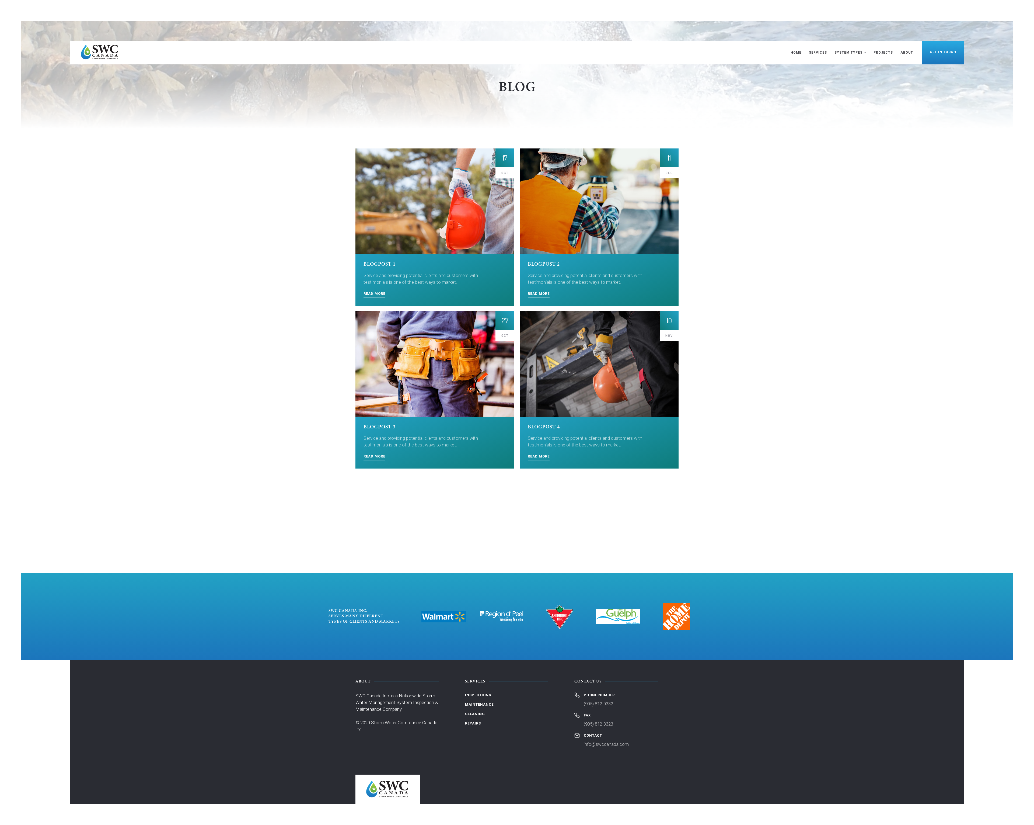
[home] (100, 52)
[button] (850, 52)
